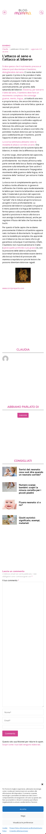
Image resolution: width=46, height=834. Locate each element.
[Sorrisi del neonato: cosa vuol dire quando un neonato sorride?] (9, 471)
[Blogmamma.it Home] (23, 12)
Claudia (5, 49)
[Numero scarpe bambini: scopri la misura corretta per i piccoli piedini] (9, 487)
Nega (23, 816)
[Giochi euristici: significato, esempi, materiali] (9, 520)
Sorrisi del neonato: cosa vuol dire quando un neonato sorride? (31, 472)
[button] (42, 784)
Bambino (6, 45)
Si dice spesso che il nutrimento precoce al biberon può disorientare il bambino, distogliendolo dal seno (21, 69)
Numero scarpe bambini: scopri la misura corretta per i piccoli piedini (30, 488)
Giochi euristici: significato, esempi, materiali (29, 520)
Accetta (23, 809)
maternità (23, 415)
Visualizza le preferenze (23, 822)
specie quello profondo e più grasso (19, 247)
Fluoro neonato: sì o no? (30, 504)
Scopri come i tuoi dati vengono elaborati (21, 744)
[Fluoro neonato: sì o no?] (9, 504)
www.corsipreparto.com (13, 288)
